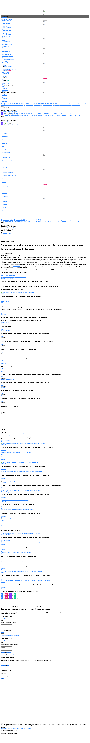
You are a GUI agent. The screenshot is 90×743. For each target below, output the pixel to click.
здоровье (44, 115)
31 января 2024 (5, 322)
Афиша (49, 115)
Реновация (3, 363)
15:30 (2, 385)
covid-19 (45, 113)
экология (21, 115)
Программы (5, 61)
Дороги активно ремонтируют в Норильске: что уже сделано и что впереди (25, 366)
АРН (3, 115)
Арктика (30, 115)
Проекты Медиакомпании (9, 69)
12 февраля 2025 (5, 301)
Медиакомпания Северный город (79, 113)
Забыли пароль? (5, 635)
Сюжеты (4, 58)
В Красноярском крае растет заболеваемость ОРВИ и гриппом (21, 296)
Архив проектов (6, 72)
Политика (4, 17)
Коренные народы (5, 330)
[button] (2, 619)
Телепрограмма (6, 51)
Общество (4, 23)
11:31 (2, 329)
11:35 (2, 344)
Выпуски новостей (7, 54)
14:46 (2, 393)
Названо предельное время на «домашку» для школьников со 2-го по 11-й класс (27, 341)
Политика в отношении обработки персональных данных (16, 728)
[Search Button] (12, 229)
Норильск (19, 114)
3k (1, 313)
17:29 (2, 360)
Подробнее (4, 732)
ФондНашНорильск (74, 115)
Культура (4, 36)
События (4, 86)
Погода (4, 111)
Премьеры (5, 80)
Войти (15, 655)
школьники (67, 113)
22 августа (3, 450)
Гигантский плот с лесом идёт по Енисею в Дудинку (17, 390)
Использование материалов (9, 108)
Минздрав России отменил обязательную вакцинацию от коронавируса (24, 317)
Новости (4, 75)
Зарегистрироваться (14, 635)
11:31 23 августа (5, 440)
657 (1, 470)
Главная (3, 241)
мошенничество (65, 115)
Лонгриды (4, 43)
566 (1, 517)
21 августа (3, 469)
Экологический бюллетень (9, 407)
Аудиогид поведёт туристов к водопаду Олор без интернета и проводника (25, 333)
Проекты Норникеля (7, 66)
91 (1, 442)
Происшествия (9, 115)
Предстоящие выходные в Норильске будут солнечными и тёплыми (23, 358)
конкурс (60, 113)
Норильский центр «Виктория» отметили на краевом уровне (20, 398)
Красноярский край (33, 113)
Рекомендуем (5, 83)
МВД (26, 115)
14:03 (2, 401)
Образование (37, 115)
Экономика (5, 20)
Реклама (4, 98)
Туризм (58, 115)
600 (1, 508)
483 (1, 451)
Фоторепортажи (6, 46)
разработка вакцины (10, 275)
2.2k (2, 302)
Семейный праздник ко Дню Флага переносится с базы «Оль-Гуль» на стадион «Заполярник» (31, 374)
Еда (1, 347)
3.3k (2, 324)
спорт (15, 115)
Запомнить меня (6, 630)
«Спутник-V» (16, 266)
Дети (54, 115)
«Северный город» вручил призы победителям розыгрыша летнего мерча (25, 382)
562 (1, 498)
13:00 (2, 336)
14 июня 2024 (4, 312)
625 (1, 479)
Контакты (4, 101)
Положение (5, 90)
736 (1, 489)
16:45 (2, 368)
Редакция (4, 95)
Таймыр (53, 113)
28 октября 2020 (5, 252)
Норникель (7, 114)
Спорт (3, 40)
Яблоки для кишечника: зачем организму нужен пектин (18, 350)
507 (1, 460)
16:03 (2, 377)
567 (1, 527)
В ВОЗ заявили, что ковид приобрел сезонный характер (19, 307)
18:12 (2, 352)
